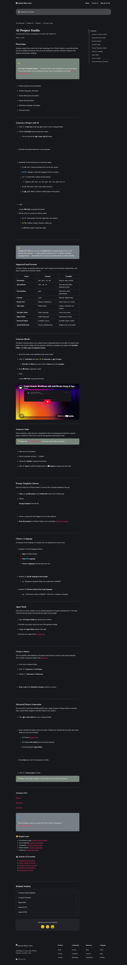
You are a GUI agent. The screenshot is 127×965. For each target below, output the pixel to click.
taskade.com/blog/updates (35, 845)
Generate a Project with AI (99, 34)
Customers (75, 953)
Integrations (89, 957)
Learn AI (88, 953)
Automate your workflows (27, 868)
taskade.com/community (25, 825)
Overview (93, 31)
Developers (75, 957)
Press (101, 953)
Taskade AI (30, 23)
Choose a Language (97, 51)
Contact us (95, 3)
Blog (87, 950)
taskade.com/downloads (39, 840)
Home (87, 3)
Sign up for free (105, 3)
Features (60, 957)
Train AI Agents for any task (28, 865)
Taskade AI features (62, 521)
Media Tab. (44, 658)
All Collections (20, 23)
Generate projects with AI (27, 860)
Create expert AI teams (26, 870)
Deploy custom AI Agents (27, 863)
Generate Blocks (96, 41)
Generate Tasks (96, 44)
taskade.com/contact (32, 850)
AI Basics (38, 23)
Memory (18, 798)
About (101, 950)
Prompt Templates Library (99, 48)
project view (34, 737)
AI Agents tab (40, 634)
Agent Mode (95, 55)
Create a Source (96, 58)
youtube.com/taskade (35, 847)
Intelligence (19, 803)
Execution (19, 807)
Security (102, 957)
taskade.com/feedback (36, 843)
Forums (74, 950)
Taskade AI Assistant (34, 441)
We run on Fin (22, 959)
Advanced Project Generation (100, 61)
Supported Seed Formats (99, 38)
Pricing (60, 953)
